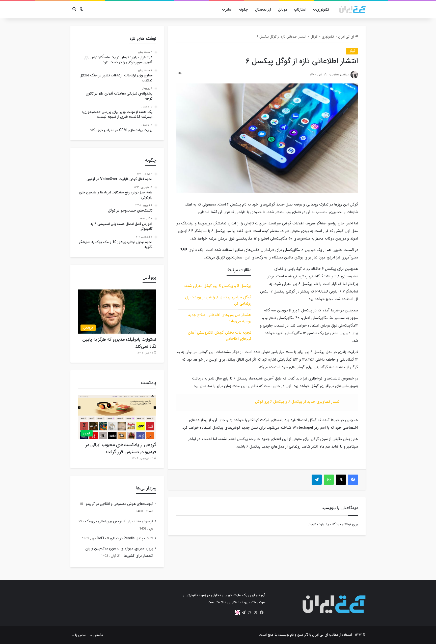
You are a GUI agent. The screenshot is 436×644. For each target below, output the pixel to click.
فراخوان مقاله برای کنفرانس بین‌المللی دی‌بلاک (119, 521)
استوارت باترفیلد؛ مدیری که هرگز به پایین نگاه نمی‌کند (119, 343)
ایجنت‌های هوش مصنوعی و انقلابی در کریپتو (119, 504)
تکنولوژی (322, 9)
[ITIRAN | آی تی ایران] (352, 9)
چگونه (243, 9)
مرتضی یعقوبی (339, 74)
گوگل (314, 36)
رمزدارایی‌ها (146, 488)
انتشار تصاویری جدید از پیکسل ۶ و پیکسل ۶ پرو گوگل (297, 402)
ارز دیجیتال (263, 9)
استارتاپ (300, 9)
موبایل (282, 9)
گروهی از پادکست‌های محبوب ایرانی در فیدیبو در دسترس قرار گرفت (121, 448)
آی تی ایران (346, 36)
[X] (256, 612)
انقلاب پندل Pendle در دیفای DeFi (125, 538)
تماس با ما (79, 635)
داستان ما (96, 635)
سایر (228, 9)
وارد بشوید (316, 524)
